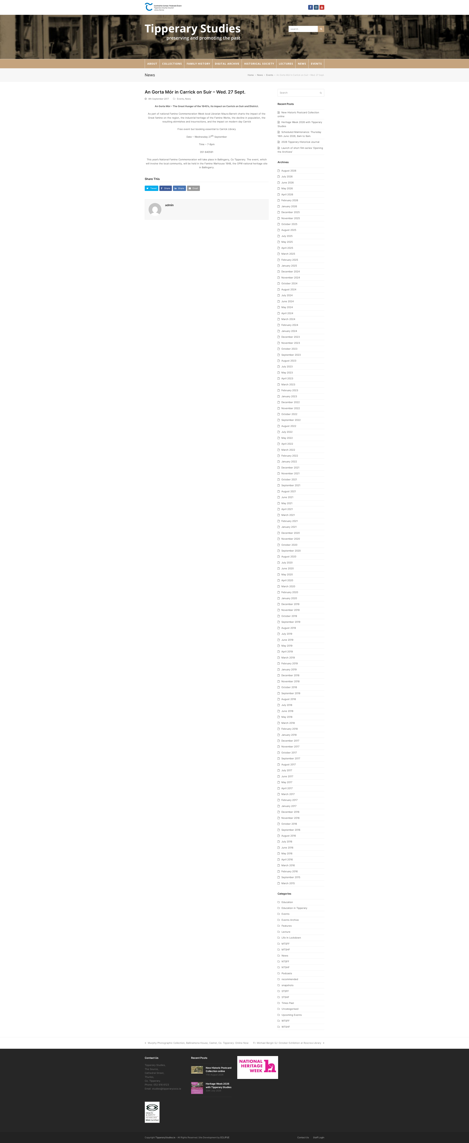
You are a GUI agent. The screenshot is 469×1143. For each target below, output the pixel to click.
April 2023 (287, 378)
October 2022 (289, 414)
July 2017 (286, 770)
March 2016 (288, 865)
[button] (151, 188)
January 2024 (289, 331)
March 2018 (288, 722)
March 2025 (288, 253)
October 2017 (289, 752)
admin (169, 205)
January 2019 (289, 669)
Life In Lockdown (291, 937)
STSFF (285, 991)
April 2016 (287, 859)
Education (287, 902)
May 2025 (287, 241)
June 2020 (287, 568)
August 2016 (288, 835)
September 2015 (290, 877)
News (188, 98)
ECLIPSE (224, 1137)
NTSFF (285, 961)
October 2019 (289, 616)
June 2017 (287, 776)
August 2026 (288, 170)
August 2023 (288, 360)
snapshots (287, 985)
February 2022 (289, 455)
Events (180, 98)
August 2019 (288, 627)
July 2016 (286, 841)
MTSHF (286, 949)
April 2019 (287, 651)
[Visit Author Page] (155, 209)
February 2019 (289, 663)
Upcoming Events (292, 1014)
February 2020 (289, 592)
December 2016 (290, 811)
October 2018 (289, 687)
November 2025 (290, 218)
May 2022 (287, 437)
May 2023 (287, 372)
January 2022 (289, 461)
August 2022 (288, 426)
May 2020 (287, 574)
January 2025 (289, 265)
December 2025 (290, 212)
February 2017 (289, 799)
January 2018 (289, 734)
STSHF (285, 997)
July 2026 (287, 176)
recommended (290, 979)
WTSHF (286, 1026)
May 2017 (286, 782)
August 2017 (288, 764)
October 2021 (289, 479)
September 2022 (291, 419)
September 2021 (290, 485)
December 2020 (290, 532)
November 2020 (290, 538)
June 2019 (287, 639)
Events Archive (290, 919)
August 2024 (288, 289)
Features (287, 925)
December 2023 (290, 336)
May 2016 (286, 853)
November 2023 (290, 342)
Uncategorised (290, 1008)
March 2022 (288, 449)
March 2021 (288, 514)
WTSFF (286, 1020)
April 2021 (287, 509)
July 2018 (286, 704)
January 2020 (289, 598)
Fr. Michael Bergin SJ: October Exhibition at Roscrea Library (287, 1042)
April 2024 (287, 313)
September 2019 (290, 621)
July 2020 (287, 562)
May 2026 (287, 188)
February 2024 (289, 324)
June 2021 (287, 497)
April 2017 (287, 788)
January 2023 (289, 396)
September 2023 (291, 354)
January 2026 (289, 206)
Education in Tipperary (294, 907)
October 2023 (289, 348)
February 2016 (289, 871)
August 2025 (288, 229)
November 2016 (290, 817)
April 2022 (287, 443)
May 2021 (286, 503)
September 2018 (290, 693)
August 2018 (288, 699)
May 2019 (286, 645)
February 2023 (289, 390)
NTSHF (286, 967)
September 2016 (290, 829)
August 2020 (288, 556)
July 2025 (287, 235)
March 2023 (288, 384)
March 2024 (288, 319)
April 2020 (287, 580)
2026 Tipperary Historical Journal (300, 141)
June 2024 (287, 301)
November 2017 (290, 746)
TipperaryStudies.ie (165, 1137)
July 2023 (287, 366)
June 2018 (287, 711)
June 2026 (287, 182)
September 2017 (290, 758)
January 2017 (288, 806)
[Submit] (321, 93)
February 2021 (289, 521)
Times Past (288, 1002)
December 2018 (290, 675)
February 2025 (289, 259)
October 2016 (289, 823)
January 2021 (289, 526)
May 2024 (287, 307)
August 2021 (288, 491)
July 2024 (287, 295)
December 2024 (290, 271)
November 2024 (290, 277)
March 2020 (288, 586)
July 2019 (286, 633)
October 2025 (289, 224)
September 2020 (291, 550)
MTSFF (286, 943)
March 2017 (288, 794)
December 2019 (290, 604)
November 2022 (290, 408)
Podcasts (287, 973)
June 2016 (287, 847)
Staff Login (318, 1137)
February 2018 (289, 728)
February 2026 (289, 200)
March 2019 (288, 657)
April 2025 (287, 247)
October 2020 (289, 544)
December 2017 (290, 740)
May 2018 (286, 716)
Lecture (286, 931)
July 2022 (287, 431)
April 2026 (287, 194)
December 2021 (290, 467)
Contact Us (303, 1137)
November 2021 (290, 473)
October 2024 (289, 283)
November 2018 (290, 681)
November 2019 (290, 609)
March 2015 (288, 883)
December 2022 (290, 402)
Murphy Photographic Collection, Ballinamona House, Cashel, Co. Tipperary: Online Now (198, 1042)
